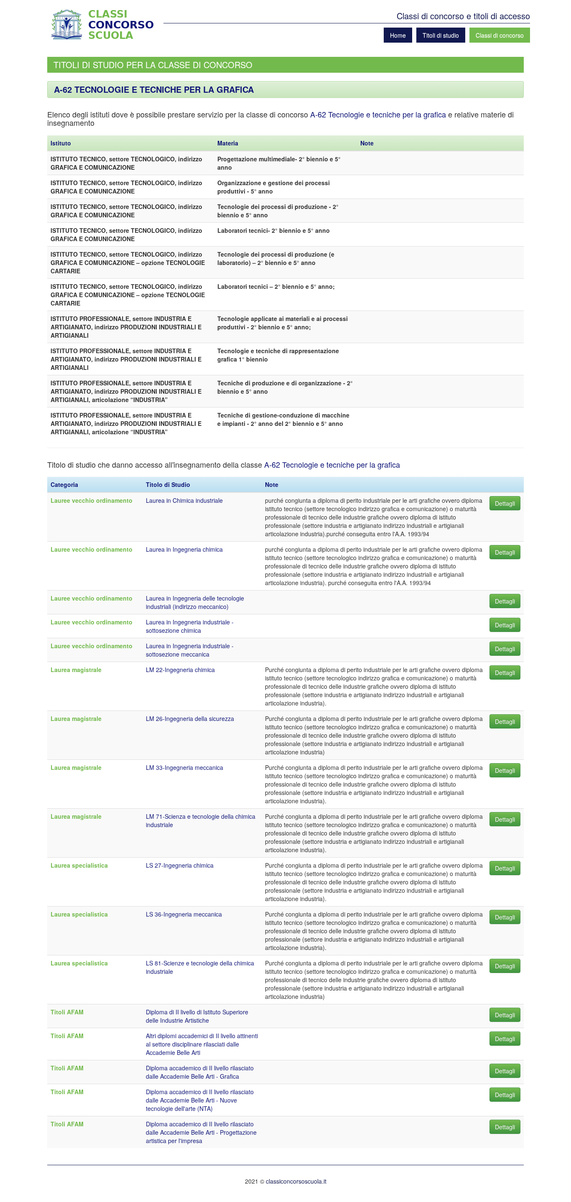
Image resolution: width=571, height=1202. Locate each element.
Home (398, 35)
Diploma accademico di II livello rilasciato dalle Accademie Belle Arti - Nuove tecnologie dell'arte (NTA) (200, 1100)
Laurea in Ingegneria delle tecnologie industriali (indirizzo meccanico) (195, 602)
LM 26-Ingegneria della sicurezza (190, 718)
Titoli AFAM (67, 1012)
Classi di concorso (500, 35)
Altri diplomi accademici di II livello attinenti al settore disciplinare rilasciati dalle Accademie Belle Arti (202, 1044)
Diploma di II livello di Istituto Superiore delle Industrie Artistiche (197, 1016)
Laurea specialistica (79, 865)
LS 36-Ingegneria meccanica (184, 914)
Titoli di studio (441, 35)
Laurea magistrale (76, 669)
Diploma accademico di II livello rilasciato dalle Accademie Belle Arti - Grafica (200, 1072)
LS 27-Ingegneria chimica (180, 865)
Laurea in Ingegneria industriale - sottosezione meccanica (190, 650)
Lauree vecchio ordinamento (92, 500)
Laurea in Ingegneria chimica (184, 549)
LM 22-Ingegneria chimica (180, 669)
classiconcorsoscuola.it (296, 1181)
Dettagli (505, 503)
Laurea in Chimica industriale (184, 500)
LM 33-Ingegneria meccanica (184, 767)
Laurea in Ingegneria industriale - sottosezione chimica (190, 626)
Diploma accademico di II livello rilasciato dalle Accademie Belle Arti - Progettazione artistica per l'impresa (201, 1132)
